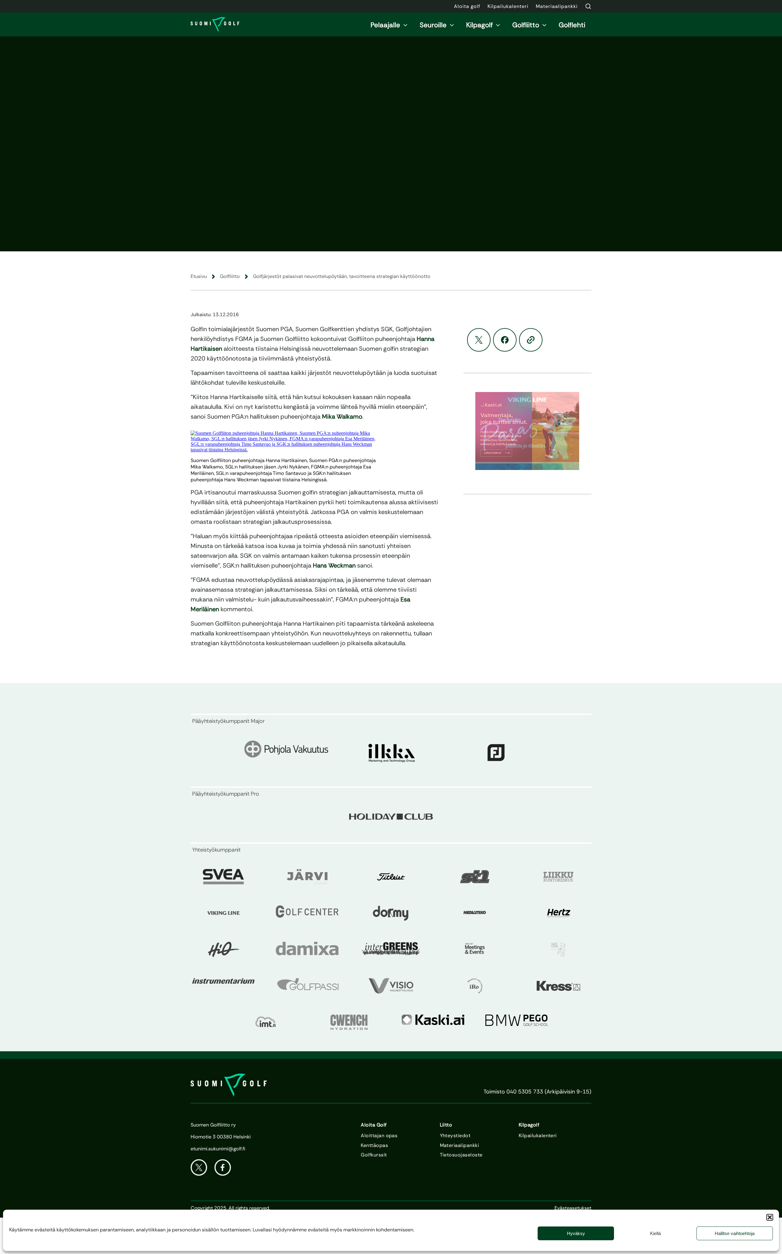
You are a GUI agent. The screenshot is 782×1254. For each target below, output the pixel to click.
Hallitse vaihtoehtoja (735, 1233)
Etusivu (199, 276)
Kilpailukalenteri (538, 1136)
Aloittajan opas (379, 1136)
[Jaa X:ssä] (479, 340)
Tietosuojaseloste (461, 1155)
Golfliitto (525, 24)
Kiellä (655, 1233)
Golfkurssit (374, 1155)
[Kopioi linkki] (531, 340)
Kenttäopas (374, 1145)
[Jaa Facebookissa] (505, 340)
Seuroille (433, 24)
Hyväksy (576, 1233)
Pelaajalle (385, 24)
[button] (770, 1217)
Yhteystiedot (455, 1136)
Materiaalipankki (459, 1145)
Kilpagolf (479, 24)
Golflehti (572, 24)
